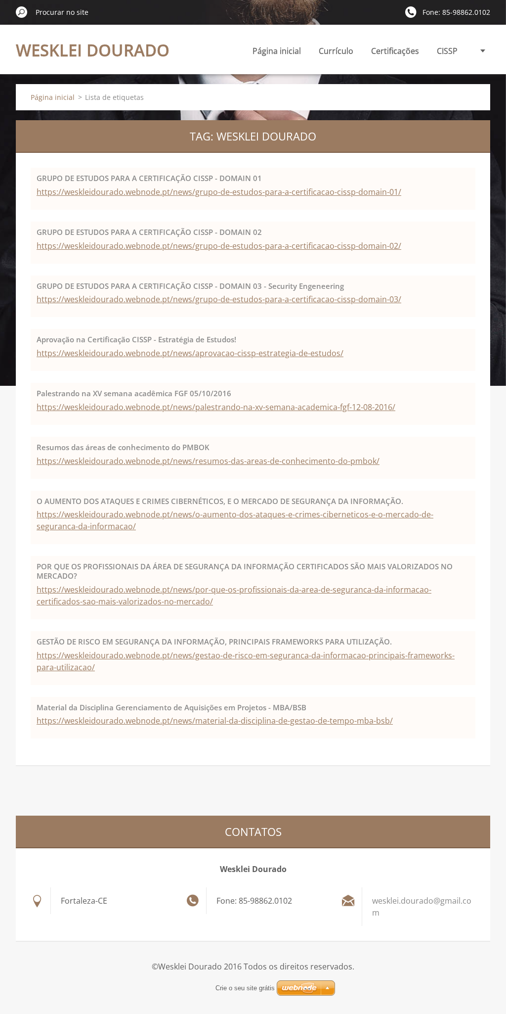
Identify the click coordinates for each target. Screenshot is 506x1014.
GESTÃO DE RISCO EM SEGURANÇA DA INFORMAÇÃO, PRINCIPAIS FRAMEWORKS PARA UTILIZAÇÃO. (214, 641)
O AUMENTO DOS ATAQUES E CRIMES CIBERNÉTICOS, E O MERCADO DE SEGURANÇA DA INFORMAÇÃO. (220, 501)
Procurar (22, 12)
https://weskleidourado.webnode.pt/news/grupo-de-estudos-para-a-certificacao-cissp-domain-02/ (219, 245)
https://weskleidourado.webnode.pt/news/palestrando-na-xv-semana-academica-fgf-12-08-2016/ (216, 407)
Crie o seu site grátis (245, 988)
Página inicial (277, 51)
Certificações (395, 51)
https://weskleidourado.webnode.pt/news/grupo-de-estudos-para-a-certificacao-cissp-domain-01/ (219, 191)
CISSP (447, 51)
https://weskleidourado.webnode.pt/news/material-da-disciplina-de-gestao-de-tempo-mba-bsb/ (215, 720)
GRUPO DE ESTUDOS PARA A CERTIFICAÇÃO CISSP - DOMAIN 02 (149, 232)
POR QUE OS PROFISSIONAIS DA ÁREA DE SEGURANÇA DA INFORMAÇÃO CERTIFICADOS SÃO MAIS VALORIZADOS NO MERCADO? (245, 571)
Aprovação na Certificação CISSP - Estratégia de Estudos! (136, 339)
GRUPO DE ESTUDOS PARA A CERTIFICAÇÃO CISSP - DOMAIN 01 (149, 178)
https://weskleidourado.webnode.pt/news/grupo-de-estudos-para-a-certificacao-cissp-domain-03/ (219, 299)
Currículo (336, 51)
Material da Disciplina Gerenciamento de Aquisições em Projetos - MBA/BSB (171, 707)
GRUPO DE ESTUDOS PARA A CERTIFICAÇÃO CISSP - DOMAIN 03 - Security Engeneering (190, 286)
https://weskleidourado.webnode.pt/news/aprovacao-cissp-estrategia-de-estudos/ (190, 353)
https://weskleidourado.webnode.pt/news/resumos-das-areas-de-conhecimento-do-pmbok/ (208, 461)
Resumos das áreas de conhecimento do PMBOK (123, 447)
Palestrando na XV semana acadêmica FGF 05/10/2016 (134, 393)
